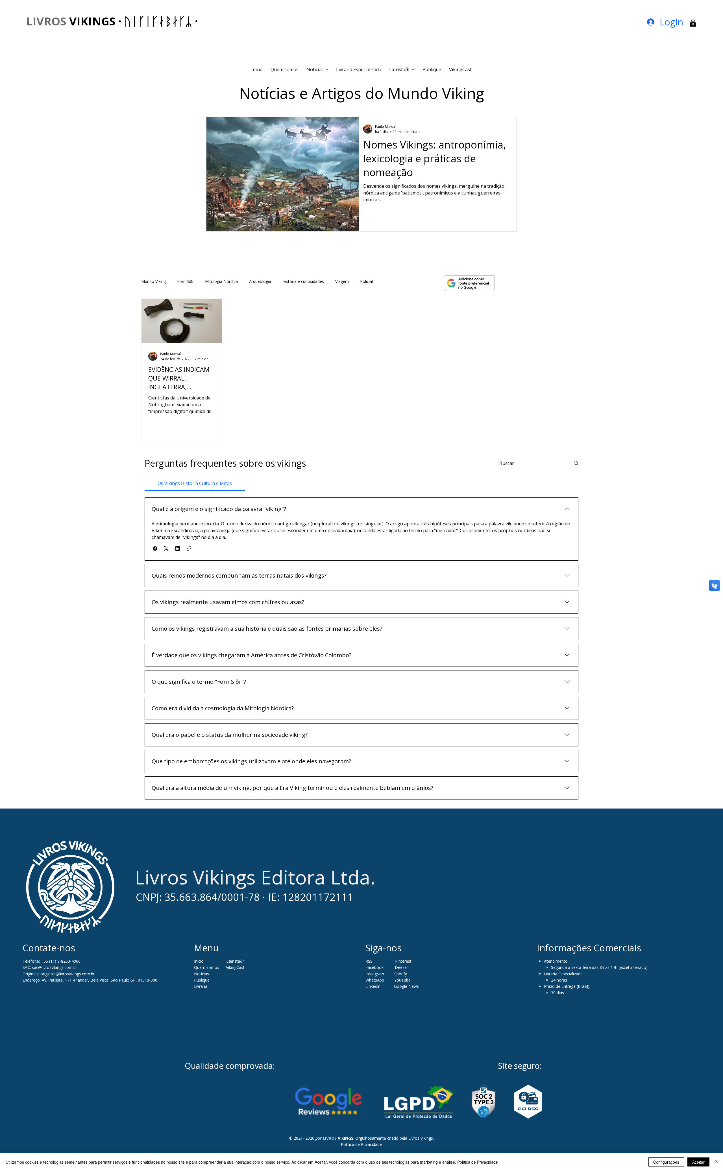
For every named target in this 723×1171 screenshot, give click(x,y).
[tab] (195, 483)
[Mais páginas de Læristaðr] (413, 69)
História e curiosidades (303, 281)
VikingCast (235, 967)
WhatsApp (374, 980)
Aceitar (698, 1162)
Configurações (666, 1162)
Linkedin (373, 986)
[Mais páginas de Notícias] (326, 69)
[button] (693, 23)
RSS (369, 961)
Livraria (200, 986)
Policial (366, 281)
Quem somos (206, 967)
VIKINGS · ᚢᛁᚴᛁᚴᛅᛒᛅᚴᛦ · (112, 21)
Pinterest (403, 961)
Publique (202, 980)
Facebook (375, 967)
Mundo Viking (153, 281)
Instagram (374, 973)
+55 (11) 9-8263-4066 (60, 961)
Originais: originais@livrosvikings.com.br (59, 973)
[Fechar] (716, 1161)
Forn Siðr (185, 281)
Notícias (201, 973)
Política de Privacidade (361, 1144)
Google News (406, 986)
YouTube (402, 980)
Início (199, 961)
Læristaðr (235, 961)
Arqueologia (260, 281)
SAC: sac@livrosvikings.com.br (50, 967)
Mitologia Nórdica (221, 281)
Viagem (342, 281)
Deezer (401, 967)
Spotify (400, 973)
